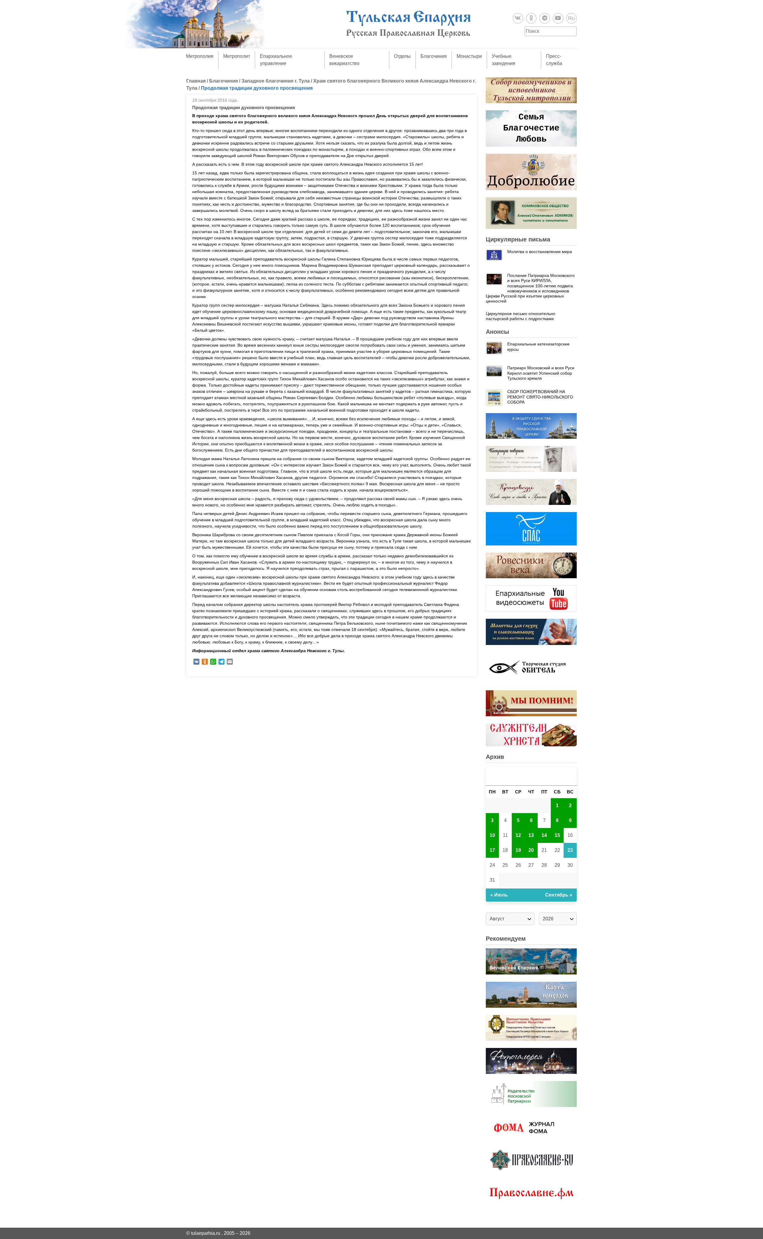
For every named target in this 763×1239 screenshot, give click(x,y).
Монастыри (469, 56)
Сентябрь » (558, 894)
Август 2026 (531, 776)
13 (531, 835)
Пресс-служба (554, 60)
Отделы (402, 56)
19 (518, 850)
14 (544, 835)
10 (492, 835)
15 (557, 835)
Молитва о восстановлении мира (539, 251)
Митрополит (236, 56)
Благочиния (434, 56)
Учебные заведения (503, 60)
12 (518, 835)
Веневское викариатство (344, 60)
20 (531, 850)
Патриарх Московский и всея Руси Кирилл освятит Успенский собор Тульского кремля (540, 373)
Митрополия (199, 56)
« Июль (499, 894)
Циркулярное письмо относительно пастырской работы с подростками (520, 316)
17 (492, 850)
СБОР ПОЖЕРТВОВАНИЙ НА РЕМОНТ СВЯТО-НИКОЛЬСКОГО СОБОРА (540, 396)
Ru (571, 18)
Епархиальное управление (276, 60)
